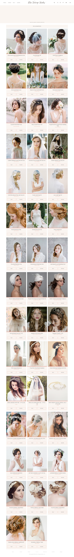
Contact (21, 551)
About (13, 551)
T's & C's (37, 551)
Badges (61, 551)
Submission (45, 551)
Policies (29, 551)
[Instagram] (60, 2)
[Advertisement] (37, 13)
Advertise (53, 551)
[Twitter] (66, 2)
